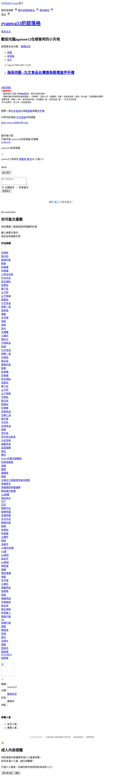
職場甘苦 (26, 46)
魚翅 (3, 346)
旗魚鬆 (28, 111)
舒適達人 (6, 613)
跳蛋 (3, 595)
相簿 (9, 52)
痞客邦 (22, 159)
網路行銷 (6, 616)
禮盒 (3, 314)
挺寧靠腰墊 (7, 462)
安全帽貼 (6, 281)
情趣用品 (6, 587)
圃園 (3, 644)
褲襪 (3, 569)
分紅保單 (6, 440)
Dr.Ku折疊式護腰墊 (11, 458)
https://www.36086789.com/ (14, 122)
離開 (17, 773)
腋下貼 (4, 289)
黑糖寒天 (6, 484)
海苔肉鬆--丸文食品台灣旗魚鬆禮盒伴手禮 (40, 72)
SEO (3, 501)
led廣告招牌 (7, 548)
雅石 (3, 451)
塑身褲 (4, 651)
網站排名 (6, 498)
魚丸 (3, 328)
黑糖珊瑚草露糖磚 (10, 487)
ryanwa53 (6, 142)
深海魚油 (6, 426)
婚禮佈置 (6, 512)
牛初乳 (4, 422)
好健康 (4, 408)
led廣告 (5, 555)
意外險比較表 (8, 437)
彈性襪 (4, 566)
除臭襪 (4, 267)
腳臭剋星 (6, 260)
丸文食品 (15, 111)
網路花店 (6, 508)
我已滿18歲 (7, 773)
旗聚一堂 (6, 307)
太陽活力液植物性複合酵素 (15, 480)
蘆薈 (3, 626)
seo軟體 (5, 494)
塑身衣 (4, 648)
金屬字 (4, 544)
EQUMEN (6, 654)
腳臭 (3, 263)
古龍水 (4, 641)
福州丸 (4, 339)
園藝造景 (6, 444)
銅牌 (3, 540)
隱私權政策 (78, 737)
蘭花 (3, 455)
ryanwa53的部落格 (21, 23)
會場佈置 (6, 515)
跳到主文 (6, 31)
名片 (9, 60)
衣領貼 (4, 252)
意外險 (4, 433)
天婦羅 (4, 332)
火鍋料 (4, 336)
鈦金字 (4, 559)
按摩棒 (4, 591)
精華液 (4, 630)
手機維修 (6, 602)
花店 (3, 504)
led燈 (3, 551)
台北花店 (6, 519)
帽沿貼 (4, 256)
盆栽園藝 (6, 447)
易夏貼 (4, 285)
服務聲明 (90, 737)
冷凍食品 (6, 343)
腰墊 (3, 469)
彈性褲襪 (6, 573)
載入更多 (6, 173)
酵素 (3, 429)
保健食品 (6, 411)
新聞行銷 (6, 623)
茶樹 (3, 633)
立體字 (4, 537)
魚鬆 (3, 321)
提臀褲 (4, 658)
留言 (29, 159)
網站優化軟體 (8, 491)
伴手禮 (40, 111)
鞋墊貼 (4, 299)
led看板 (5, 562)
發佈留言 (6, 191)
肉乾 (3, 325)
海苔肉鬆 (6, 87)
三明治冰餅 (7, 274)
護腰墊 (4, 473)
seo (2, 619)
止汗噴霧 (6, 296)
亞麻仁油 (6, 415)
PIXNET (39, 737)
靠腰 (3, 466)
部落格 (10, 56)
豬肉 (23, 94)
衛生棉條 (6, 609)
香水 (3, 637)
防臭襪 (4, 270)
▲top (4, 167)
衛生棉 (4, 605)
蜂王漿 (4, 419)
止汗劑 (4, 292)
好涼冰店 (6, 278)
